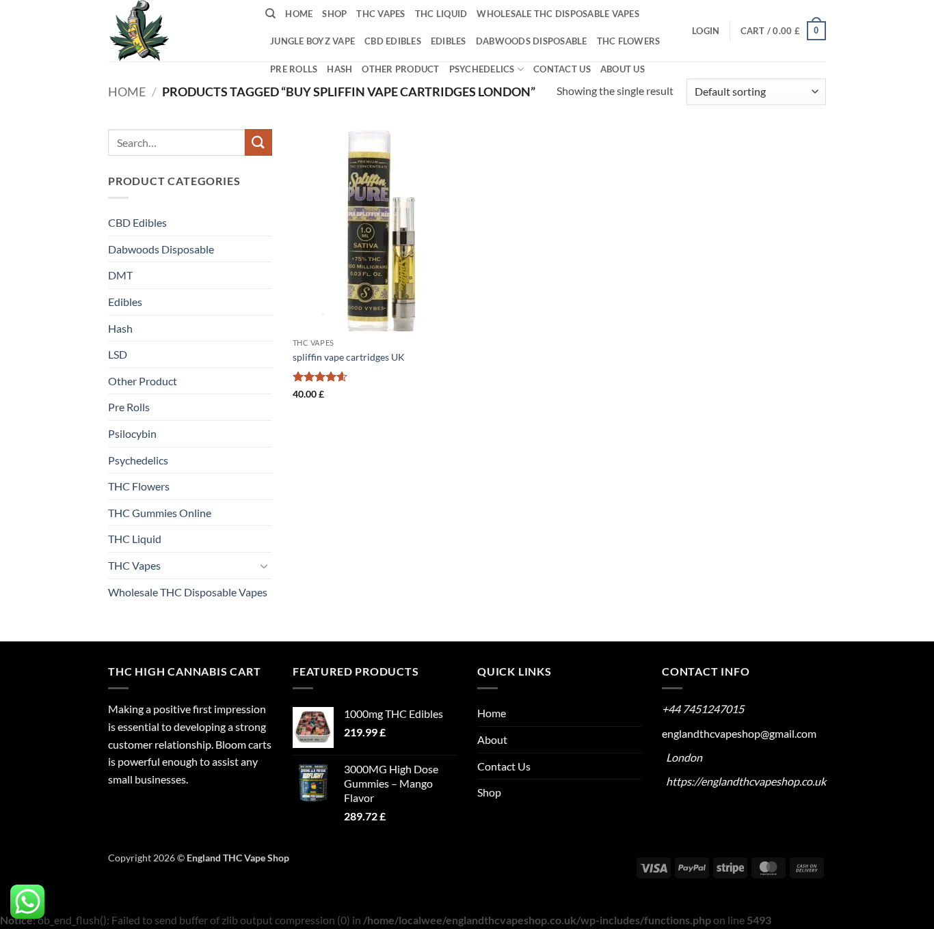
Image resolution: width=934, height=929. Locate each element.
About (492, 739)
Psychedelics (482, 69)
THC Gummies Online (159, 512)
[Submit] (258, 142)
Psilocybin (132, 433)
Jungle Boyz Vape (312, 41)
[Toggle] (264, 565)
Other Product (400, 69)
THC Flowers (629, 41)
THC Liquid (441, 13)
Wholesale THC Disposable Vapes (558, 13)
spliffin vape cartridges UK (349, 357)
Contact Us (562, 69)
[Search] (270, 14)
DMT (120, 274)
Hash (339, 69)
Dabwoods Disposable (531, 41)
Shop (334, 13)
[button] (705, 30)
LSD (117, 354)
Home (298, 13)
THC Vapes (380, 13)
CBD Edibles (392, 41)
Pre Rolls (293, 69)
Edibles (448, 41)
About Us (622, 69)
